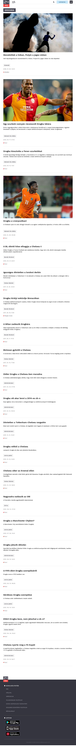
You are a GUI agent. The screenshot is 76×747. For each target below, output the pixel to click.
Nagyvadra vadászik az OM (16, 496)
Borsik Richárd (9, 257)
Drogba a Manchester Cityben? (18, 521)
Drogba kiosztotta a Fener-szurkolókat (22, 151)
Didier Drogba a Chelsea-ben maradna (22, 374)
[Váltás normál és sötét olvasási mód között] (54, 2)
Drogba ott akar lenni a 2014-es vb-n (21, 398)
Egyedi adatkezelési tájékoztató (16, 703)
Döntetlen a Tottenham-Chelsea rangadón (24, 422)
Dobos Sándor (9, 283)
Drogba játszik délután (14, 545)
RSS (7, 689)
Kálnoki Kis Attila (9, 136)
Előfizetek (62, 2)
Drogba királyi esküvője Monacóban (21, 298)
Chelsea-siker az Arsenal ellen (18, 471)
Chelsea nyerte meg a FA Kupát (19, 645)
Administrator (8, 383)
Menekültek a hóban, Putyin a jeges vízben (25, 55)
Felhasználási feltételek (14, 700)
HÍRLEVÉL (9, 692)
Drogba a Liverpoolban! (15, 221)
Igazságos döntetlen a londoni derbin (22, 272)
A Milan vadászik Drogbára (16, 324)
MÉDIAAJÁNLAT (10, 711)
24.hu (6, 505)
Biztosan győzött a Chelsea (17, 350)
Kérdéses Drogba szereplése (17, 595)
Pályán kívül (8, 315)
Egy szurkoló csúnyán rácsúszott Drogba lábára (27, 124)
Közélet (6, 72)
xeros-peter (8, 455)
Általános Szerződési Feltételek (16, 707)
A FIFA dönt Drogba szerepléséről (20, 571)
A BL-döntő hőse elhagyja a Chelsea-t (22, 246)
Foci (5, 143)
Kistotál (6, 65)
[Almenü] (13, 2)
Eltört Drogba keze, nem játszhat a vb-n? (24, 619)
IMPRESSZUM (10, 696)
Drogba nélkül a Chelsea (15, 446)
